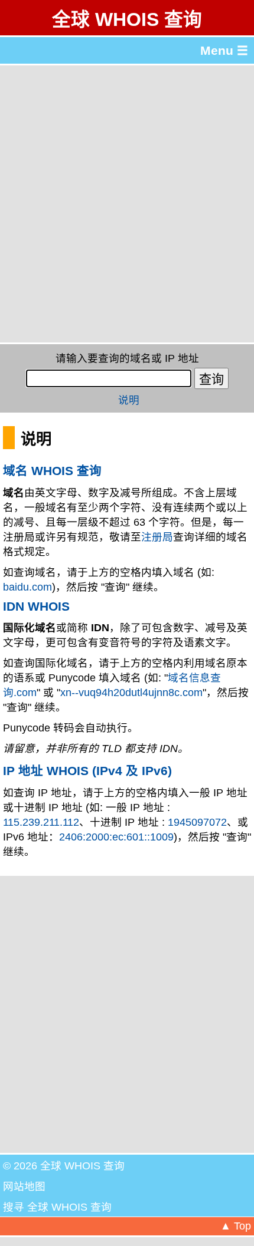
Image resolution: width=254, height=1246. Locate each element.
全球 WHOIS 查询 (127, 19)
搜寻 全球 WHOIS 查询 (57, 1207)
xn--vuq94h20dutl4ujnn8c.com (131, 692)
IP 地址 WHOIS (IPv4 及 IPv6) (87, 770)
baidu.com (27, 587)
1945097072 (197, 822)
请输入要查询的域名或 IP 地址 (127, 358)
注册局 (157, 537)
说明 (128, 400)
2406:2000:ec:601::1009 (116, 837)
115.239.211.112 (41, 822)
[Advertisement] (127, 204)
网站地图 (24, 1186)
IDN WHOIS (36, 606)
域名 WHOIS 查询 (52, 470)
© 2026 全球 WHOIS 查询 (64, 1166)
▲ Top (235, 1226)
